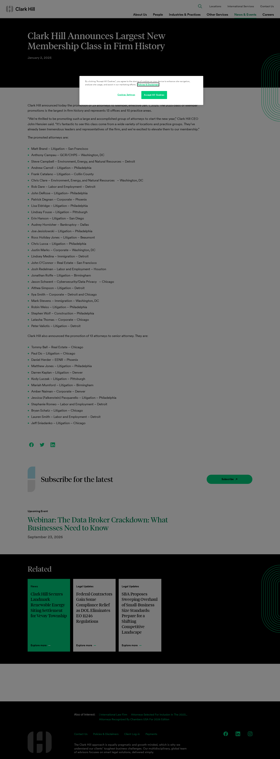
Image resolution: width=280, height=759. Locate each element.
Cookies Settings (126, 94)
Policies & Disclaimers (148, 84)
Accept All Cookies (154, 94)
